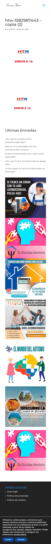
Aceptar (8, 539)
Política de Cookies (16, 500)
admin (12, 29)
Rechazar (21, 539)
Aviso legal (12, 491)
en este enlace (20, 534)
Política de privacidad (17, 496)
